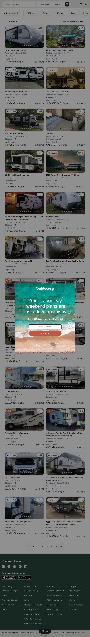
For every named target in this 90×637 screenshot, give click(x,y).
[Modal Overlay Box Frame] (45, 318)
